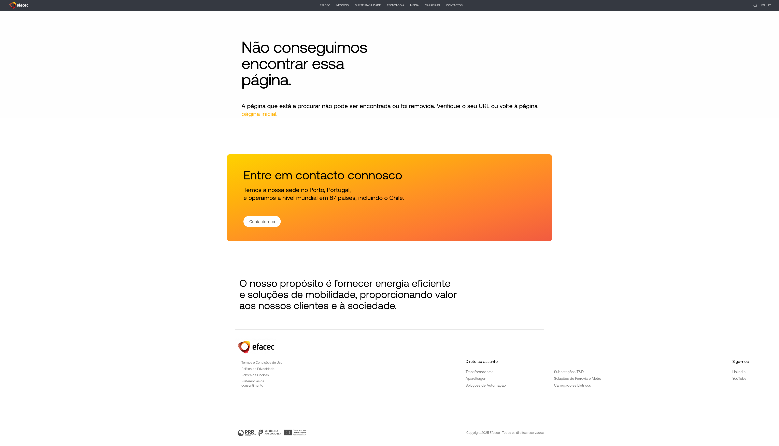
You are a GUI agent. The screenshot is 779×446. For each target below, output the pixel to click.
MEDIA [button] (414, 5)
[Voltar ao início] (18, 5)
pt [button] (769, 5)
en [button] (763, 5)
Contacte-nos (262, 221)
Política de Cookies (255, 375)
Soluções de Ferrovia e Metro (577, 378)
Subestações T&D (569, 372)
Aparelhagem (476, 378)
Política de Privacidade (257, 369)
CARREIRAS (432, 5)
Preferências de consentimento (252, 383)
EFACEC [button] (325, 5)
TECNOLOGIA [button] (395, 5)
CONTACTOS (454, 5)
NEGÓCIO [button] (342, 5)
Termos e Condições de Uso (261, 362)
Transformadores (479, 372)
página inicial (258, 113)
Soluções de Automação (486, 385)
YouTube (739, 378)
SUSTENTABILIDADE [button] (368, 5)
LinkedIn (739, 372)
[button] (755, 5)
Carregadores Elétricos (572, 385)
